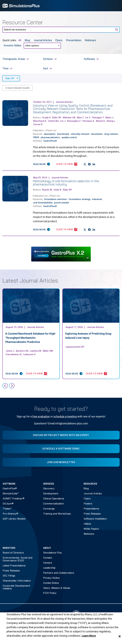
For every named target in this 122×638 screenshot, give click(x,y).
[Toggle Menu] (116, 5)
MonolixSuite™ (11, 493)
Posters (88, 503)
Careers (47, 562)
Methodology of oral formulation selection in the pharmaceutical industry (66, 182)
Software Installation (95, 518)
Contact (47, 557)
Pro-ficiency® (10, 513)
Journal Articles (42, 40)
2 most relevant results (17, 88)
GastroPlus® (10, 488)
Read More (39, 164)
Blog (27, 40)
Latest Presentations (14, 565)
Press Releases (92, 513)
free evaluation (41, 416)
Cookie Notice (51, 582)
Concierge (49, 508)
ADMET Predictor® (13, 498)
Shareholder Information (17, 580)
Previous (5, 385)
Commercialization (53, 503)
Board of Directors (13, 552)
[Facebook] (89, 164)
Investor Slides (12, 45)
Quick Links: (9, 40)
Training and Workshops (57, 513)
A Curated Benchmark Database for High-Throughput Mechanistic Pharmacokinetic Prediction (30, 337)
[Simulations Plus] (21, 5)
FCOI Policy (49, 592)
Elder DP (9, 78)
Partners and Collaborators (58, 572)
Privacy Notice (51, 577)
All (19, 40)
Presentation (73, 40)
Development (50, 493)
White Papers (91, 528)
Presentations (91, 508)
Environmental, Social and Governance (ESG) (17, 559)
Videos (87, 523)
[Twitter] (85, 164)
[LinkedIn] (94, 164)
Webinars (90, 40)
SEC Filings (9, 575)
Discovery (48, 488)
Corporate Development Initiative (16, 587)
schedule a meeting (65, 416)
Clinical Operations (53, 498)
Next (11, 385)
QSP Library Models (14, 518)
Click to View (64, 164)
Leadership (49, 567)
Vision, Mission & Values (56, 587)
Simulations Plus (52, 552)
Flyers (59, 40)
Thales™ (7, 508)
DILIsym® (8, 503)
